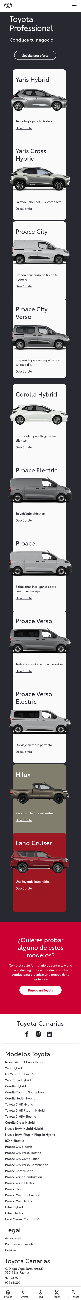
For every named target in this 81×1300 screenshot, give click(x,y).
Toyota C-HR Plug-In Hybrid (25, 1110)
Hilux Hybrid (14, 1207)
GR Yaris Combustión (20, 1074)
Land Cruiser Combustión (23, 1219)
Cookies (11, 1250)
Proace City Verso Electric (23, 1152)
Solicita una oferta (35, 55)
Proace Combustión (19, 1170)
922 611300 (12, 1282)
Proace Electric (15, 1189)
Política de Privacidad (20, 1244)
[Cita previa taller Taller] (56, 1292)
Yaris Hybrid (13, 1068)
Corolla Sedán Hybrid (20, 1098)
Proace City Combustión (22, 1158)
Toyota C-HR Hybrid (19, 1104)
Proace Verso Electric (20, 1182)
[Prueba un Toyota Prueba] (8, 1292)
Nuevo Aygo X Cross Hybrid (24, 1062)
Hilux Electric (14, 1213)
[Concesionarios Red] (40, 1292)
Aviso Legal (13, 1238)
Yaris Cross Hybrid (18, 1080)
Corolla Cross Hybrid (20, 1122)
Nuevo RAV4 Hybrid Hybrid (24, 1128)
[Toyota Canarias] (8, 5)
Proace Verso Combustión (23, 1176)
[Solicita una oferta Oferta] (24, 1292)
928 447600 (13, 1278)
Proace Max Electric (19, 1201)
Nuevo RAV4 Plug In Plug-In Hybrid (30, 1134)
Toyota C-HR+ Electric (20, 1116)
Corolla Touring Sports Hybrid (26, 1092)
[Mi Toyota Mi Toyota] (72, 1292)
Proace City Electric (18, 1146)
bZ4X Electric (14, 1140)
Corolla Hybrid (15, 1086)
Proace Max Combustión (22, 1195)
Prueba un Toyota (40, 990)
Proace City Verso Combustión (26, 1164)
